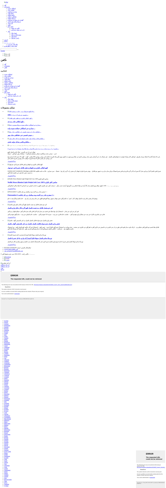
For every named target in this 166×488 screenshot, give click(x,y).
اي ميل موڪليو (5, 265)
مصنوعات (7, 7)
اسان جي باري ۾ (9, 43)
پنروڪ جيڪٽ (12, 18)
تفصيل (9, 161)
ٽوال (9, 31)
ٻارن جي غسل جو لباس (17, 30)
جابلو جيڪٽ (11, 15)
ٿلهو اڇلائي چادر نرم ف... (16, 121)
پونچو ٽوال (14, 36)
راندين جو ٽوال (15, 38)
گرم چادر (10, 23)
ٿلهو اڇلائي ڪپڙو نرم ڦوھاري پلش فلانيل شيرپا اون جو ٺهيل (28, 168)
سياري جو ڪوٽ (12, 12)
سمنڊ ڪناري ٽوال (16, 35)
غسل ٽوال (14, 33)
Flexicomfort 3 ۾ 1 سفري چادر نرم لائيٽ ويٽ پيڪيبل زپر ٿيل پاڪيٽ (31, 195)
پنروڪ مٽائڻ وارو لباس (14, 21)
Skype (2, 269)
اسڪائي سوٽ (12, 8)
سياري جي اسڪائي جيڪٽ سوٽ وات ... (21, 128)
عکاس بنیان (11, 10)
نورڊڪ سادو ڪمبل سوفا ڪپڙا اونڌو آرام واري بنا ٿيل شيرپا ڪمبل (30, 238)
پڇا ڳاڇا (13, 161)
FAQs (5, 41)
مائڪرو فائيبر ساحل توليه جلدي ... (19, 142)
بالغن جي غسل (15, 28)
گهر (5, 5)
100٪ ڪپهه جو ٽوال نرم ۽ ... (18, 115)
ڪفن (9, 25)
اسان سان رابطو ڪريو (10, 46)
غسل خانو (10, 26)
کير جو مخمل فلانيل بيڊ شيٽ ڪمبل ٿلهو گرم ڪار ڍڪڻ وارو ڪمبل (30, 208)
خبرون (6, 39)
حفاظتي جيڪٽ (12, 16)
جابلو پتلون (11, 13)
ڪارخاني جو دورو (13, 44)
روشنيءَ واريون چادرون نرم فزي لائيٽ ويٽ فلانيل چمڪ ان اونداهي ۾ (33, 149)
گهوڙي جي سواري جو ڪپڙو (15, 20)
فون (2, 268)
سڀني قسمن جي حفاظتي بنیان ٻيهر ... (21, 135)
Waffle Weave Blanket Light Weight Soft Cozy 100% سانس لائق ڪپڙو (32, 182)
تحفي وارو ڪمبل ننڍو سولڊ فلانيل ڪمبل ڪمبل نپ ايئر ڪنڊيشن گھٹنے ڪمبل (34, 224)
